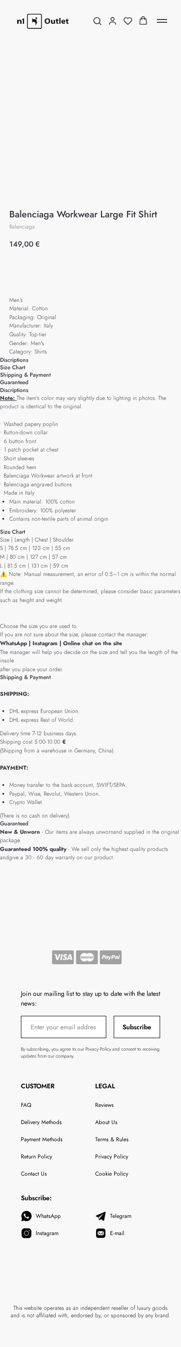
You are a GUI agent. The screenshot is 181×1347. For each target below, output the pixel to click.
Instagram (45, 643)
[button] (97, 20)
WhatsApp (13, 643)
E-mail (117, 1233)
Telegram (120, 1216)
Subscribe (137, 1027)
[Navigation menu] (162, 21)
